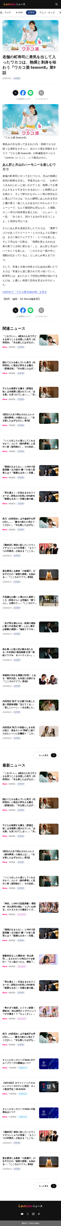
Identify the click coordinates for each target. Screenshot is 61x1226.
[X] (27, 1214)
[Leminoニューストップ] (14, 4)
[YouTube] (22, 1214)
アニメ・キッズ (47, 12)
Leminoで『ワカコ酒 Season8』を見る (25, 292)
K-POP (19, 12)
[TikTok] (39, 1214)
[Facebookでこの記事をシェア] (23, 93)
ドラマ (31, 12)
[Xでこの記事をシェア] (15, 93)
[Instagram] (33, 1214)
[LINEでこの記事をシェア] (30, 93)
